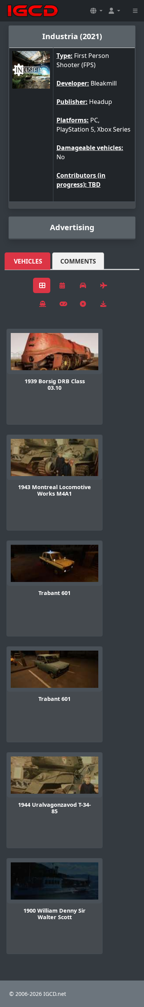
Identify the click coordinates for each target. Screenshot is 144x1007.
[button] (96, 10)
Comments (78, 261)
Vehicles (28, 261)
